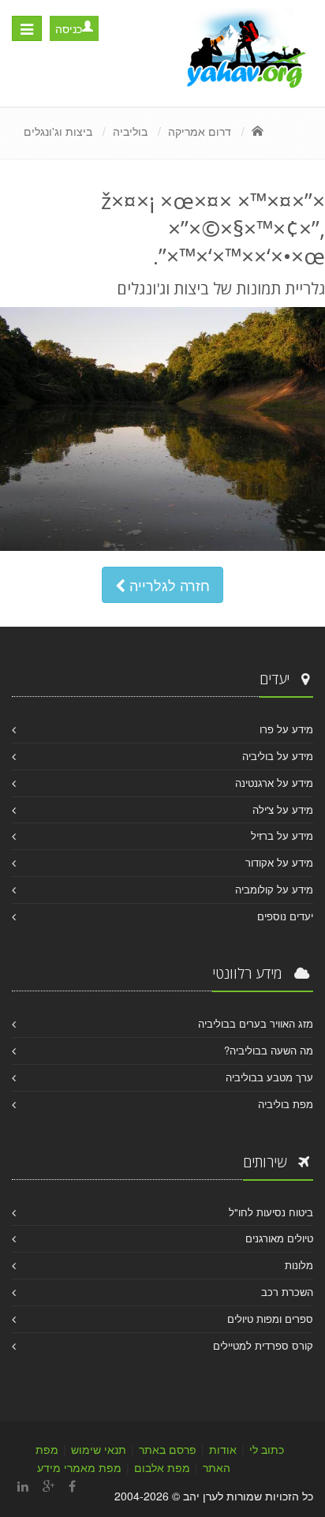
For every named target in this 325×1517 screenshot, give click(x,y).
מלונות (299, 1264)
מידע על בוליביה (277, 755)
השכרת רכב (287, 1291)
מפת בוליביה (285, 1103)
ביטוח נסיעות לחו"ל (271, 1211)
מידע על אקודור (279, 862)
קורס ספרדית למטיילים (263, 1345)
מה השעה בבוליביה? (268, 1050)
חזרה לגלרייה (167, 585)
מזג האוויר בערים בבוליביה (255, 1023)
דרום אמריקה (199, 131)
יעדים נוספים (285, 915)
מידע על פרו (286, 728)
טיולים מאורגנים (279, 1237)
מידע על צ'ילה (282, 809)
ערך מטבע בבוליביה (269, 1076)
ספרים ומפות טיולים (270, 1318)
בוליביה (130, 131)
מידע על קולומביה (274, 889)
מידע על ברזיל (282, 835)
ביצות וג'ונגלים (58, 131)
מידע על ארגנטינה (274, 782)
